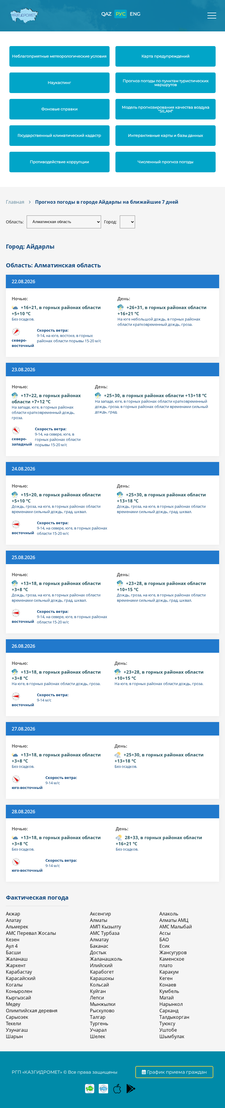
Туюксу (167, 1023)
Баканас (99, 946)
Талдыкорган (174, 1017)
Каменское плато (171, 962)
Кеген (166, 978)
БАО (164, 939)
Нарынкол (171, 1004)
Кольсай (99, 984)
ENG (135, 14)
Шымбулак (171, 1036)
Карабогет (102, 972)
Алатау (13, 920)
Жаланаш (17, 959)
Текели (13, 1023)
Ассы (165, 933)
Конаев (167, 984)
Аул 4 (12, 946)
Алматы (98, 920)
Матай (166, 997)
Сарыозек (17, 1017)
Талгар (97, 1017)
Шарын (14, 1036)
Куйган (98, 991)
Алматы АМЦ (173, 920)
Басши (13, 952)
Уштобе (168, 1030)
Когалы (14, 984)
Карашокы (102, 978)
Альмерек (17, 926)
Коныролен (19, 991)
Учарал (98, 1030)
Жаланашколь (106, 959)
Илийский (101, 965)
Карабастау (19, 972)
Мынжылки (102, 1004)
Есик (164, 946)
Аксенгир (100, 913)
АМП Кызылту (105, 926)
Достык (98, 952)
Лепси (97, 997)
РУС (120, 14)
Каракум (169, 972)
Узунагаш (17, 1030)
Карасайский (20, 978)
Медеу (13, 1004)
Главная (15, 202)
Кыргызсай (18, 997)
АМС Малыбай (175, 926)
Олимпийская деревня (31, 1010)
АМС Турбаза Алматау (105, 936)
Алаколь (168, 913)
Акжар (13, 913)
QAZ (106, 14)
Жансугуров (173, 952)
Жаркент (15, 965)
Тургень (99, 1023)
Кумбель (169, 991)
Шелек (97, 1036)
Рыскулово (102, 1010)
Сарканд (168, 1010)
